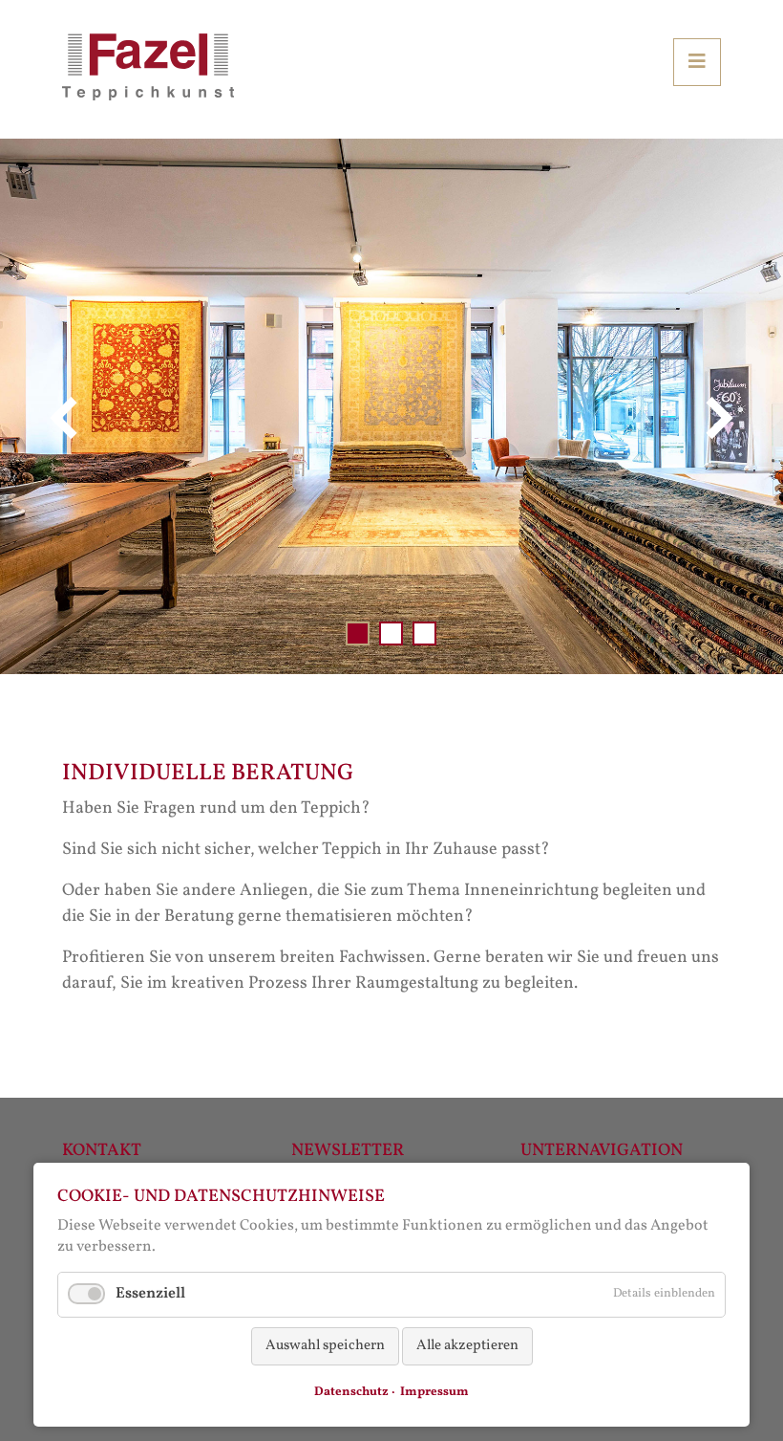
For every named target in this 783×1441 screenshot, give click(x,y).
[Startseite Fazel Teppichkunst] (148, 65)
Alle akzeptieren (467, 1346)
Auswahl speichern (325, 1346)
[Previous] (67, 418)
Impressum (434, 1392)
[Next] (716, 418)
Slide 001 (358, 633)
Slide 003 (424, 633)
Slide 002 (391, 633)
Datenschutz (351, 1392)
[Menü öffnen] (697, 62)
